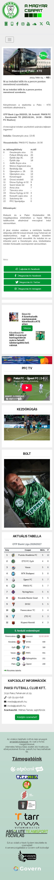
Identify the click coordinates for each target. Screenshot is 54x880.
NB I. (48, 77)
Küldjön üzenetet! (27, 717)
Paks (14, 664)
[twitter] (41, 24)
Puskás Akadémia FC (27, 555)
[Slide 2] (27, 441)
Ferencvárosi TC (28, 610)
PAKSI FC (27, 586)
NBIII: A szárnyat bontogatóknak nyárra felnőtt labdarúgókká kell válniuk (19, 340)
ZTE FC (27, 616)
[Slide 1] (21, 441)
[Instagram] (22, 24)
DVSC (27, 604)
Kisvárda (12, 642)
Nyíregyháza (27, 592)
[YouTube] (28, 24)
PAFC (28, 653)
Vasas (27, 567)
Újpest (28, 664)
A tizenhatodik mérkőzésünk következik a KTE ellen (31, 320)
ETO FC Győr (28, 561)
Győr (14, 647)
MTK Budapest (27, 573)
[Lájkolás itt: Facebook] (27, 269)
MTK (14, 658)
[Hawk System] (27, 856)
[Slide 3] (32, 441)
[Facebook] (17, 24)
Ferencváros (10, 636)
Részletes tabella (14, 671)
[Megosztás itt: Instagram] (27, 288)
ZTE (27, 647)
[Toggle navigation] (9, 40)
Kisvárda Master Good (28, 598)
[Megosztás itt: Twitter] (27, 282)
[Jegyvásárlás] (6, 24)
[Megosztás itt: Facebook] (27, 275)
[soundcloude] (34, 24)
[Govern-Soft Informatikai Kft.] (27, 869)
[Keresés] (48, 24)
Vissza (27, 328)
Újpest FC (27, 579)
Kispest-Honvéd (28, 622)
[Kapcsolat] (12, 24)
